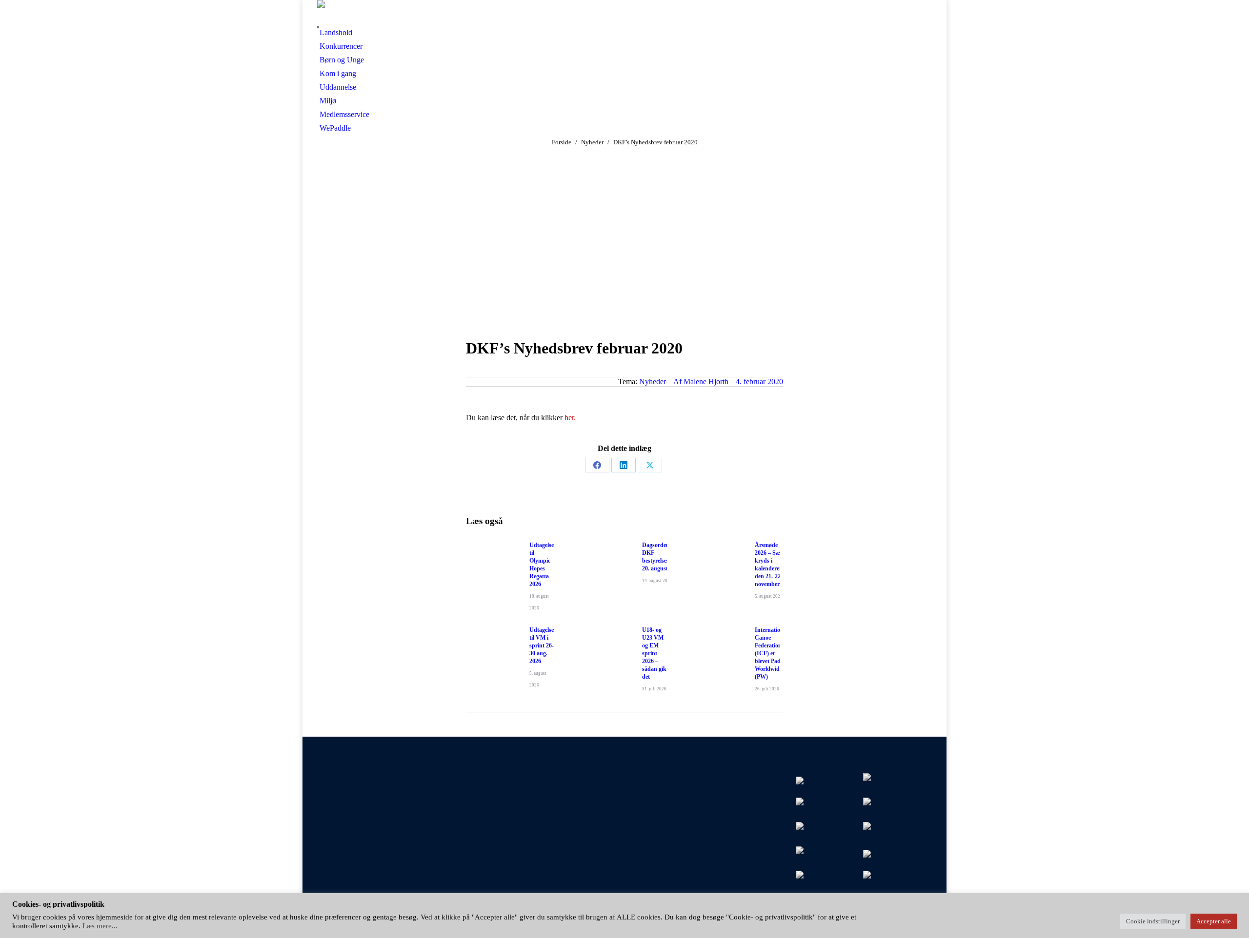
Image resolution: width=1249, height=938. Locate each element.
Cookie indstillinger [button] (1153, 921)
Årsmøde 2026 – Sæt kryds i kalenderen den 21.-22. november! (769, 564)
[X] (650, 465)
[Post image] (493, 563)
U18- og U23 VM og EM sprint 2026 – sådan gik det (654, 653)
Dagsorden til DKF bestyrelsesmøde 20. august (662, 557)
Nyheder (652, 381)
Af (700, 381)
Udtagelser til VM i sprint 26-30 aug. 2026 (542, 645)
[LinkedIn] (623, 465)
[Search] (318, 27)
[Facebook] (597, 465)
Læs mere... (100, 926)
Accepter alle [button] (1213, 921)
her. (569, 417)
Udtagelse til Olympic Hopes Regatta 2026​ (541, 564)
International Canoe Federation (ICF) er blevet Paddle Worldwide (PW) (771, 653)
